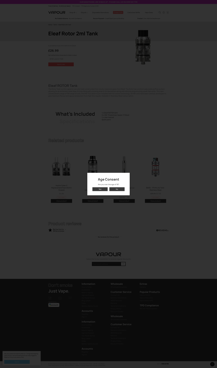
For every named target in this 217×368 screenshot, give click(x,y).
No (117, 189)
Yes (100, 189)
